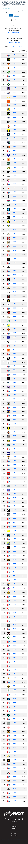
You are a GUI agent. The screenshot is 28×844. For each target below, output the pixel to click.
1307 (14, 751)
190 (14, 592)
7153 (14, 287)
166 (14, 175)
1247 (14, 567)
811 (14, 608)
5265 (14, 763)
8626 (14, 514)
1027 (14, 212)
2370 (14, 113)
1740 (14, 270)
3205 (14, 328)
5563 (14, 308)
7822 (14, 681)
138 (14, 403)
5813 (14, 216)
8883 (14, 739)
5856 (14, 518)
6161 (14, 628)
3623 (14, 698)
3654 (14, 233)
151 (14, 431)
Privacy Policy (6, 8)
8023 (14, 390)
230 (14, 63)
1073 (14, 121)
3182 (14, 299)
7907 (14, 493)
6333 (14, 497)
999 (14, 473)
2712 (14, 542)
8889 (14, 333)
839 (14, 620)
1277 (14, 530)
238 (14, 59)
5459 (14, 526)
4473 (14, 641)
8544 (14, 283)
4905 (14, 88)
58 (14, 187)
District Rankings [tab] (6, 46)
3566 (14, 509)
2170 (14, 747)
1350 (14, 706)
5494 (14, 419)
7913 (14, 714)
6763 (14, 624)
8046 (14, 337)
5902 (14, 718)
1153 (14, 92)
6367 (14, 702)
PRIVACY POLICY (14, 833)
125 (14, 266)
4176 (14, 780)
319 (14, 100)
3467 (14, 258)
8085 (14, 129)
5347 (14, 579)
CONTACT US (14, 826)
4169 (14, 645)
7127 (14, 423)
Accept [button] (11, 15)
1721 (14, 469)
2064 (14, 522)
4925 (14, 722)
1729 (14, 398)
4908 (14, 796)
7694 (14, 637)
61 (14, 386)
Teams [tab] (20, 46)
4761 (14, 547)
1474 (14, 361)
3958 (14, 440)
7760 (14, 665)
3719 (14, 559)
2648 (14, 275)
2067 (14, 158)
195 (14, 138)
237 (14, 192)
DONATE (14, 828)
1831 (14, 596)
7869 (14, 551)
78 (14, 142)
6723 (14, 571)
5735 (14, 196)
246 (14, 727)
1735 (14, 690)
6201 (14, 382)
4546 (14, 575)
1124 (14, 677)
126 (14, 167)
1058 (14, 448)
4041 (14, 353)
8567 (14, 587)
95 (14, 79)
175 (14, 221)
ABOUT (14, 824)
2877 (14, 171)
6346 (14, 694)
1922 (14, 341)
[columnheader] (4, 51)
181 (14, 583)
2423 (14, 456)
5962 (14, 685)
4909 (14, 163)
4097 (14, 563)
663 (14, 345)
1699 (14, 242)
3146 (14, 183)
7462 (14, 768)
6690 (14, 374)
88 (14, 108)
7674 (14, 370)
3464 (14, 444)
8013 (14, 415)
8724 (14, 246)
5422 (14, 312)
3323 (14, 616)
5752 (14, 731)
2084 (14, 538)
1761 (14, 669)
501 (14, 600)
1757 (14, 204)
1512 (14, 477)
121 (14, 452)
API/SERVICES (14, 821)
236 (14, 366)
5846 (14, 117)
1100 (14, 262)
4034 (14, 776)
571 (14, 489)
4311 (14, 485)
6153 (14, 154)
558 (14, 254)
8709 (14, 411)
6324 (14, 407)
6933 (14, 237)
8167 (14, 649)
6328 (14, 150)
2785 (14, 800)
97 (14, 673)
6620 (14, 604)
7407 (14, 225)
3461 (14, 200)
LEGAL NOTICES (14, 835)
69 (14, 378)
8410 (14, 653)
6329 (14, 75)
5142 (14, 612)
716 (14, 324)
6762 (14, 788)
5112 (14, 320)
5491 (14, 792)
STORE (14, 831)
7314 (14, 710)
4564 (14, 146)
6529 (14, 743)
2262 (14, 316)
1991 (14, 394)
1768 (14, 104)
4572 (14, 501)
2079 (14, 657)
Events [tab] (14, 46)
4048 (14, 133)
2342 (14, 250)
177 (14, 67)
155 (14, 279)
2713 (14, 291)
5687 (14, 96)
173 (14, 632)
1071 (14, 208)
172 (14, 179)
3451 (14, 436)
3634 (14, 784)
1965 (14, 661)
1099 (14, 357)
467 (14, 304)
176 (14, 55)
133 (14, 71)
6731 (14, 465)
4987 (14, 772)
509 (14, 295)
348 (14, 505)
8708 (14, 349)
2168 (14, 229)
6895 (14, 555)
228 (14, 125)
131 (14, 83)
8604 (14, 481)
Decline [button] (16, 15)
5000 (14, 534)
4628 (14, 735)
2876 (14, 759)
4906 (14, 460)
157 (14, 427)
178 (14, 755)
